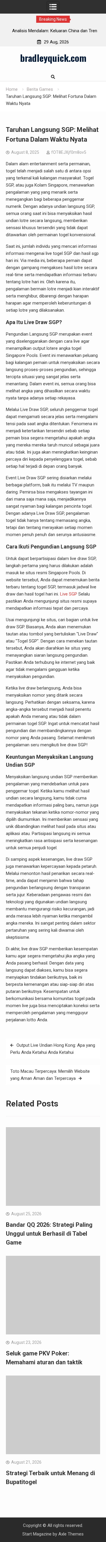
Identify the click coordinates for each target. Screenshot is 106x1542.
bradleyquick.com (53, 57)
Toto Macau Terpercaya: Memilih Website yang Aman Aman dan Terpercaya (50, 1075)
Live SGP (68, 594)
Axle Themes (71, 1534)
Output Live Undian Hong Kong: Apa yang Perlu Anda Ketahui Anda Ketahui (52, 1049)
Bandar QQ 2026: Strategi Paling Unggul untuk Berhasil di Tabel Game (49, 1233)
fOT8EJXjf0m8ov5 (68, 152)
